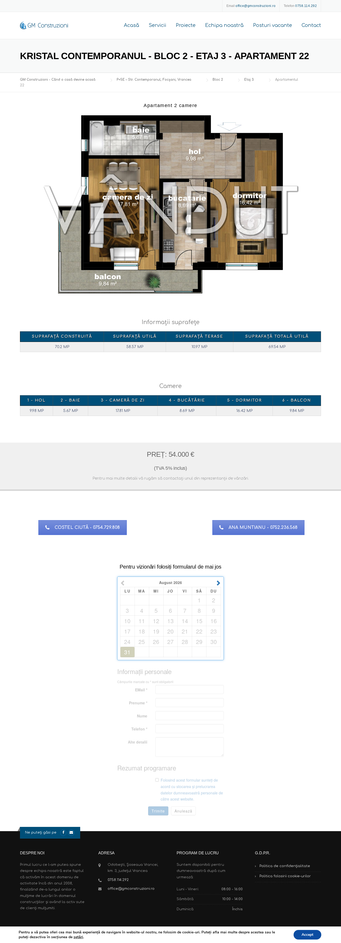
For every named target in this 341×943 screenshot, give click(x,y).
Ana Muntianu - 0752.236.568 (263, 527)
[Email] (71, 832)
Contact (311, 25)
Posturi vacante (272, 25)
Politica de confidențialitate (284, 866)
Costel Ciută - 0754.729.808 (87, 527)
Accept (307, 934)
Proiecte (186, 25)
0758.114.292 (118, 880)
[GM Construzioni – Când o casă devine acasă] (44, 25)
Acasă (131, 25)
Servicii (157, 25)
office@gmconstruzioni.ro (131, 889)
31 (127, 652)
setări (78, 937)
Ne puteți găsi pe (40, 832)
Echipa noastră (224, 25)
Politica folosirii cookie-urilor (285, 876)
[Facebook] (63, 832)
